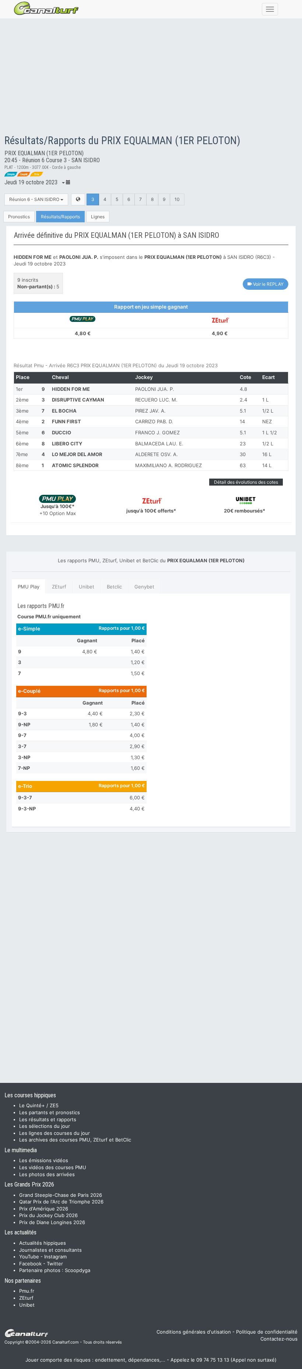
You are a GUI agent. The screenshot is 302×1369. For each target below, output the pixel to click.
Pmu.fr (26, 1291)
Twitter (55, 1264)
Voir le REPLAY (268, 284)
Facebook (30, 1264)
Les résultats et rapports (47, 1119)
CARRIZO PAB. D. (154, 421)
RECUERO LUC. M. (156, 400)
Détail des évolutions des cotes (246, 482)
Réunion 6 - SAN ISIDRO (34, 199)
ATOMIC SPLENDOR (75, 465)
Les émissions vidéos (43, 1160)
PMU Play (28, 587)
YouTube (29, 1256)
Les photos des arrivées (47, 1174)
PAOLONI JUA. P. (154, 389)
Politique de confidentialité (267, 1332)
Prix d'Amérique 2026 (43, 1209)
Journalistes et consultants (50, 1250)
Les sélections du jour (44, 1126)
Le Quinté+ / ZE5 (39, 1105)
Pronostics (19, 216)
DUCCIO (61, 432)
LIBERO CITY (67, 444)
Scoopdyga (77, 1270)
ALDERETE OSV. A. (156, 454)
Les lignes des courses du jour (54, 1133)
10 (177, 199)
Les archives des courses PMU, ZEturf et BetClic (75, 1140)
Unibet (86, 587)
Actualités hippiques (42, 1243)
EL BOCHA (64, 411)
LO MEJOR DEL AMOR (77, 454)
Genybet (144, 587)
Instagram (55, 1256)
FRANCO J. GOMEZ (157, 432)
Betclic (114, 587)
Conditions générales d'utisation (194, 1332)
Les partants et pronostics (49, 1112)
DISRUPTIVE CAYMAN (78, 400)
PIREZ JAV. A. (150, 411)
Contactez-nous (279, 1339)
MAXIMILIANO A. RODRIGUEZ (168, 465)
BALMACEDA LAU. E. (159, 444)
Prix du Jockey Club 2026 (48, 1215)
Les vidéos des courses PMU (52, 1167)
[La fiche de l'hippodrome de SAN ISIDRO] (78, 199)
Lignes (98, 216)
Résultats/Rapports (60, 216)
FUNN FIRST (66, 421)
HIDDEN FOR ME (71, 389)
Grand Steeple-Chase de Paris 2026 (60, 1195)
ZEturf (59, 587)
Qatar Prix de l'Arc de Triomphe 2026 (61, 1202)
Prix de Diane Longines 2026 (52, 1222)
